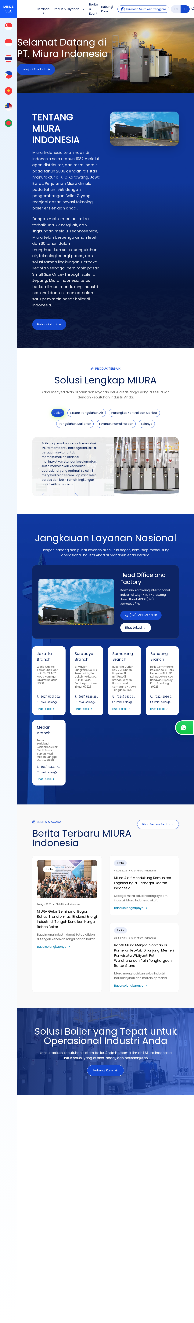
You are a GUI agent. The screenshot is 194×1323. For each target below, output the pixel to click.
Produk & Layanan (65, 9)
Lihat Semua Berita (156, 824)
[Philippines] (8, 75)
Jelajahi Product (34, 69)
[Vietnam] (8, 91)
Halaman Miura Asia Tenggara (146, 9)
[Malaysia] (8, 107)
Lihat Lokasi (133, 627)
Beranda (43, 9)
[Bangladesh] (8, 123)
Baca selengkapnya (51, 946)
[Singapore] (8, 26)
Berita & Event (93, 9)
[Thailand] (8, 58)
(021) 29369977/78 (143, 615)
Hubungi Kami (107, 9)
